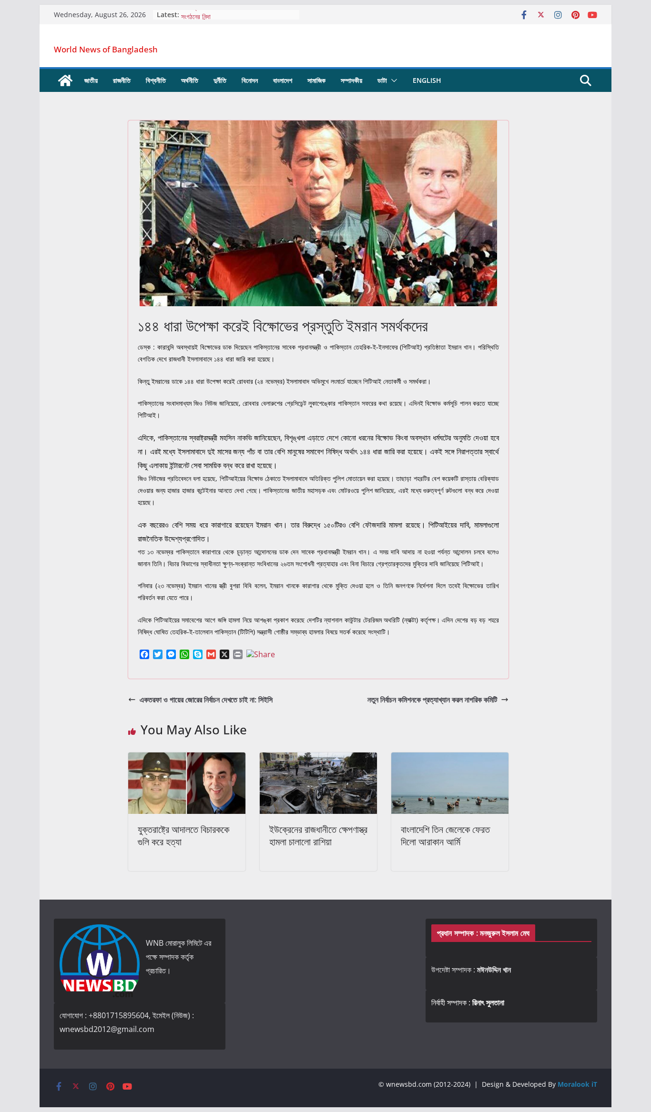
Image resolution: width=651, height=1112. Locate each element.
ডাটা (382, 80)
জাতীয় (91, 80)
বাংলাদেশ (282, 80)
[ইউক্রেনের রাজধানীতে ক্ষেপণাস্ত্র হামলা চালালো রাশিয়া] (318, 759)
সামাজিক (316, 80)
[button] (392, 80)
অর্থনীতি (189, 80)
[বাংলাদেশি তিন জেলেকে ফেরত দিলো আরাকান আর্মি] (450, 759)
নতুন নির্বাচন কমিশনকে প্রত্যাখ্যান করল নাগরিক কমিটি (432, 699)
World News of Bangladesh (106, 49)
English (427, 80)
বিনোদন (250, 80)
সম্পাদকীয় (351, 80)
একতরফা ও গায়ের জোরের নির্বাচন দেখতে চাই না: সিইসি (206, 699)
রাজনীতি (122, 80)
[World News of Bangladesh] (65, 80)
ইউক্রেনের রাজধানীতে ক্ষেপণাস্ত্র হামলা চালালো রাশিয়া (318, 835)
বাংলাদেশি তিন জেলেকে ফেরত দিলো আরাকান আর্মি (445, 835)
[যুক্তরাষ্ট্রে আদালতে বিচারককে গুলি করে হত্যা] (186, 759)
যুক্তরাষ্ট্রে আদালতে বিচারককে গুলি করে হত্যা (183, 835)
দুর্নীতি (220, 80)
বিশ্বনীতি (156, 80)
